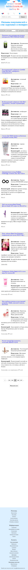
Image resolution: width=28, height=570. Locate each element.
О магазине (14, 531)
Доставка (14, 514)
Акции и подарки (14, 534)
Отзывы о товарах (14, 521)
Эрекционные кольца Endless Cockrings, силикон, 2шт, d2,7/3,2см (13, 172)
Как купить (14, 513)
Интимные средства (14, 562)
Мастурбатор (14, 551)
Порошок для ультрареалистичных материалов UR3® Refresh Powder (13, 36)
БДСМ (14, 558)
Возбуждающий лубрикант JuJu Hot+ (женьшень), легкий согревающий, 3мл (14, 103)
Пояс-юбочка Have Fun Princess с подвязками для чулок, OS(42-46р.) (13, 234)
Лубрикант (14, 565)
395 (9, 380)
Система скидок (14, 520)
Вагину (14, 549)
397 (15, 380)
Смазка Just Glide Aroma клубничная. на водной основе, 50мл (14, 136)
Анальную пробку (14, 553)
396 (12, 380)
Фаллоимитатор (14, 545)
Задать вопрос (14, 518)
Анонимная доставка (14, 529)
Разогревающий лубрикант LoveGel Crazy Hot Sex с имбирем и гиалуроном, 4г (13, 71)
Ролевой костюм (14, 560)
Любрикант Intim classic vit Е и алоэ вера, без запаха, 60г (14, 272)
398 (18, 380)
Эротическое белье (14, 556)
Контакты (14, 532)
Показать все (14, 385)
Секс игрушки (14, 542)
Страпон (14, 547)
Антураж (14, 555)
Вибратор (14, 544)
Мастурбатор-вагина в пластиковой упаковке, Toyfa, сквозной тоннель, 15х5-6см (13, 302)
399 (21, 380)
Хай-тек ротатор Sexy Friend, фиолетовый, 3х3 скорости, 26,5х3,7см (14, 205)
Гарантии (14, 527)
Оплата (14, 516)
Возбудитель (14, 564)
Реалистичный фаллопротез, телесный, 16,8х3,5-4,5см (11, 341)
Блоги (14, 536)
